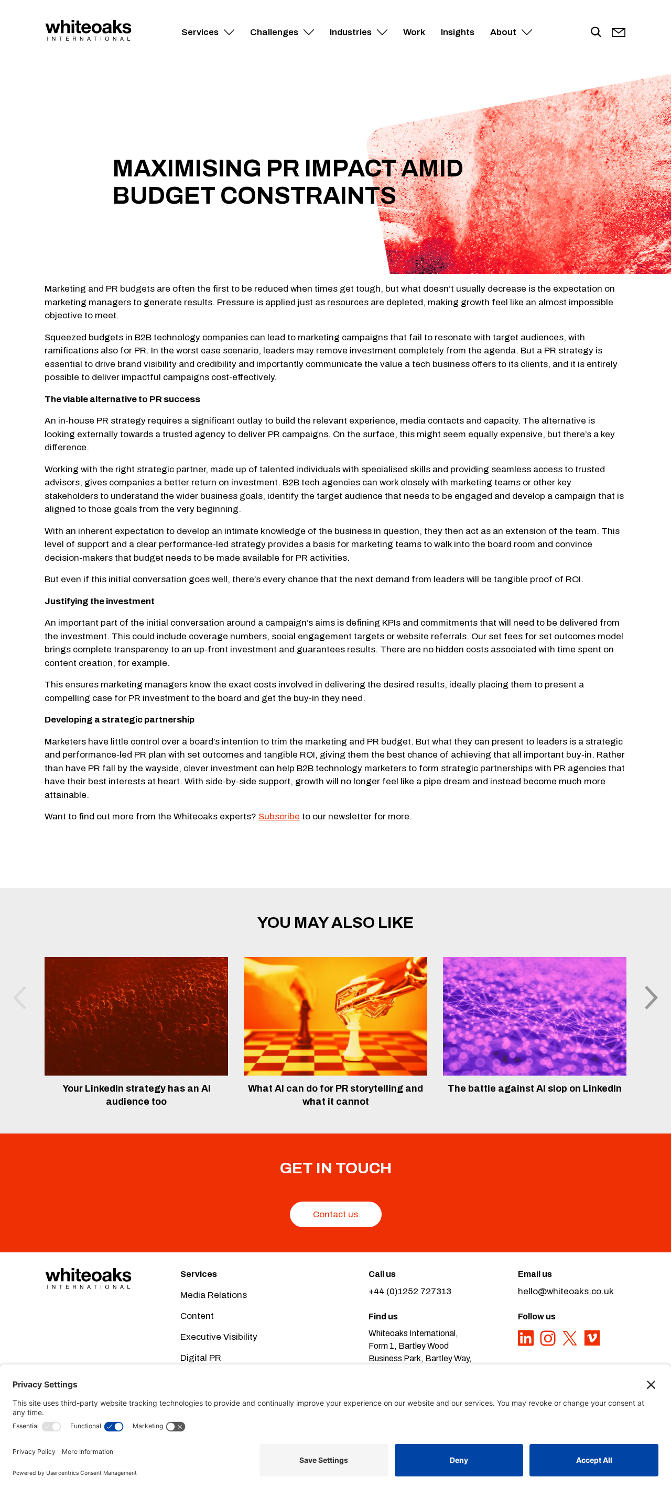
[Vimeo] (592, 1344)
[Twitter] (571, 1344)
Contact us (335, 1214)
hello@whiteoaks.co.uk (566, 1291)
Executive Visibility (218, 1337)
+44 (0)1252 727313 (410, 1291)
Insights (457, 32)
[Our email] (618, 32)
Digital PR (200, 1358)
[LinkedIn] (527, 1344)
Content (197, 1316)
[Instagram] (549, 1344)
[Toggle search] (596, 32)
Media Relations (213, 1295)
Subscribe (279, 816)
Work (414, 32)
